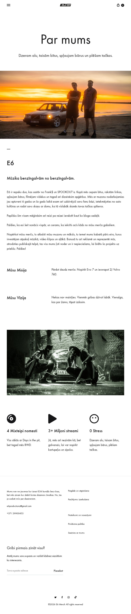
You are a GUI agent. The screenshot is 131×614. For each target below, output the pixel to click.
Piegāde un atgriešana (78, 490)
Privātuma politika (76, 523)
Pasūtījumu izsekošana (78, 499)
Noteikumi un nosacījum (79, 515)
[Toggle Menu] (8, 5)
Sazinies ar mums (76, 532)
